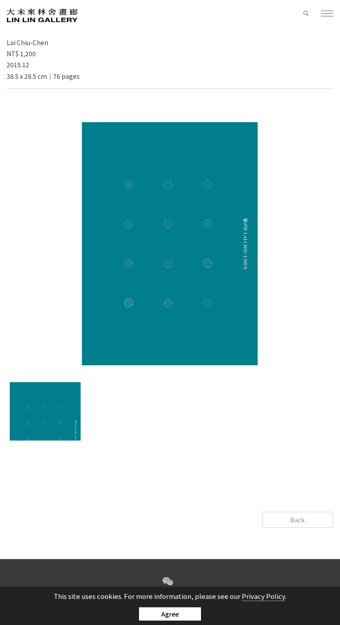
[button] (306, 13)
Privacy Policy (263, 596)
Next (178, 451)
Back (297, 519)
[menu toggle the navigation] (323, 14)
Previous (161, 451)
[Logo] (42, 15)
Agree (170, 614)
